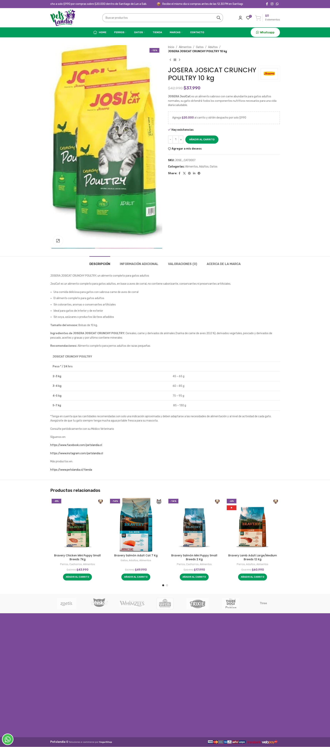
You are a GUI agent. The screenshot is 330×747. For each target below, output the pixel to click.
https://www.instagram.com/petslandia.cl (76, 453)
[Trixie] (197, 603)
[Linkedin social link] (194, 173)
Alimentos (185, 47)
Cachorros (75, 564)
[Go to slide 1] (163, 585)
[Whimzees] (132, 603)
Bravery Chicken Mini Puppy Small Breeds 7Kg (77, 557)
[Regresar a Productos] (175, 60)
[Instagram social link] (272, 4)
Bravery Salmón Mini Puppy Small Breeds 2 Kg (194, 557)
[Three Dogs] (230, 603)
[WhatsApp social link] (277, 4)
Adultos (213, 47)
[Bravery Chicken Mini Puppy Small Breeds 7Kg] (77, 524)
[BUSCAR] (218, 17)
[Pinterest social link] (189, 173)
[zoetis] (66, 603)
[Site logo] (62, 17)
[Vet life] (165, 603)
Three (263, 603)
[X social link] (184, 173)
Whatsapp (267, 32)
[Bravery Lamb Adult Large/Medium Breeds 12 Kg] (252, 524)
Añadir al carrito (202, 139)
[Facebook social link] (267, 4)
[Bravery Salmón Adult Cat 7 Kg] (136, 524)
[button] (77, 577)
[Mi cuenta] (240, 18)
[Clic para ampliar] (58, 240)
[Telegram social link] (199, 173)
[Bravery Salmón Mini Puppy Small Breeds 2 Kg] (194, 524)
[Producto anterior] (170, 60)
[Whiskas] (99, 603)
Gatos (200, 47)
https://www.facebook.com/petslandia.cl (76, 445)
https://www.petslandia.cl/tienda (71, 469)
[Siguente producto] (179, 60)
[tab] (99, 262)
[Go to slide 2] (167, 585)
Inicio (171, 47)
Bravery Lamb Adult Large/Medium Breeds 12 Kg (252, 557)
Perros (64, 564)
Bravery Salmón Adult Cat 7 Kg (136, 555)
